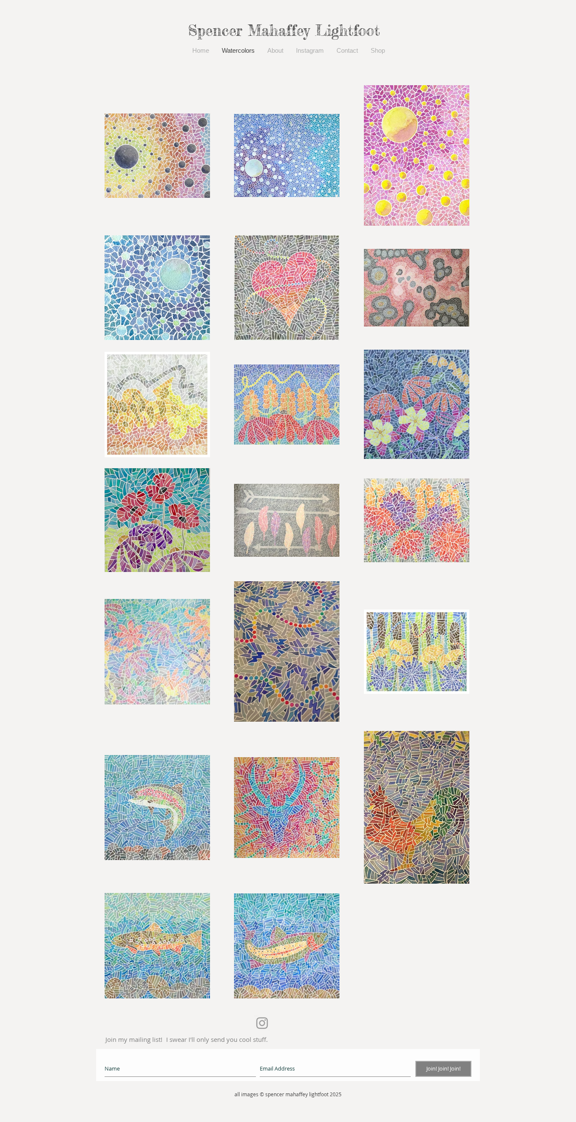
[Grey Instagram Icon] (262, 1023)
